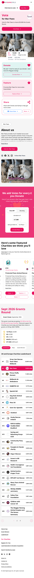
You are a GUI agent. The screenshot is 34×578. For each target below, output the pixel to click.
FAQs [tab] (13, 347)
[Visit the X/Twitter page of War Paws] (8, 156)
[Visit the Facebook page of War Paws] (5, 156)
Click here (4, 252)
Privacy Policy (4, 564)
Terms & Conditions (6, 566)
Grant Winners (5, 532)
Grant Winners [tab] (21, 347)
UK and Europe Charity (11, 270)
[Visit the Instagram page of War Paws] (12, 156)
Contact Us (4, 561)
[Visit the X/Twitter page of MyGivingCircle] (4, 554)
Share (16, 297)
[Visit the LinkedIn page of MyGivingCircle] (9, 554)
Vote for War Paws (9, 149)
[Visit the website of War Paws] (2, 156)
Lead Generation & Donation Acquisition (12, 546)
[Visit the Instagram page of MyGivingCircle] (7, 554)
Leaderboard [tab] (6, 347)
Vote (9, 293)
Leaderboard (4, 534)
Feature (21, 293)
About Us (3, 558)
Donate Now (16, 230)
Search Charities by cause (8, 550)
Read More (8, 288)
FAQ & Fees (4, 529)
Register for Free (5, 543)
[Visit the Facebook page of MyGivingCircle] (2, 554)
